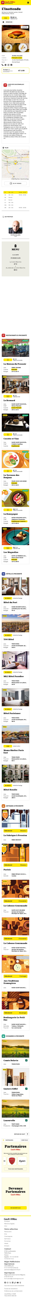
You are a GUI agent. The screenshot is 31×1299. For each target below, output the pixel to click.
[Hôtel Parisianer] (15, 706)
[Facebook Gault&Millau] (5, 1282)
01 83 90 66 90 (8, 1276)
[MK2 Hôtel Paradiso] (15, 669)
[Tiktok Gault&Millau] (15, 1282)
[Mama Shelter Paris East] (15, 744)
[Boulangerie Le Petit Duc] (15, 1011)
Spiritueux (7, 1239)
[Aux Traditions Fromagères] (15, 972)
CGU (5, 1226)
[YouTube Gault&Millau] (18, 1282)
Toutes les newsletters (11, 1288)
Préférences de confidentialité (13, 1291)
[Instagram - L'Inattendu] (9, 65)
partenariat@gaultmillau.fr (12, 1269)
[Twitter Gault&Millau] (10, 1282)
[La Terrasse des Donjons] (15, 468)
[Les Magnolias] (15, 545)
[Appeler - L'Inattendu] (3, 65)
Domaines (7, 1241)
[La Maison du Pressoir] (15, 356)
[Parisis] (15, 861)
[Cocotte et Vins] (15, 431)
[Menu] (28, 2)
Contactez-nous (9, 1258)
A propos (7, 1221)
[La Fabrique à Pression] (15, 825)
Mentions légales (9, 1223)
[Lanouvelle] (15, 1114)
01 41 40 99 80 (14, 1257)
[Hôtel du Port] (15, 595)
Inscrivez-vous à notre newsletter (14, 1285)
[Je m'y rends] (15, 166)
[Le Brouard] (15, 393)
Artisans (6, 1246)
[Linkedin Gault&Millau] (12, 1282)
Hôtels (6, 1243)
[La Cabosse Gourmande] (15, 898)
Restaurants (7, 1231)
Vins (5, 1234)
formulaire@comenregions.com (14, 1278)
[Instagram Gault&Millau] (7, 1282)
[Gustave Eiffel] (15, 1083)
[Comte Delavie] (15, 1053)
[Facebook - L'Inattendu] (12, 65)
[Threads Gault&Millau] (20, 1282)
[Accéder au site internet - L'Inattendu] (6, 65)
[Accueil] (10, 2)
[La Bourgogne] (15, 507)
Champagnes (8, 1236)
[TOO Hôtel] (15, 632)
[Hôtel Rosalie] (15, 782)
